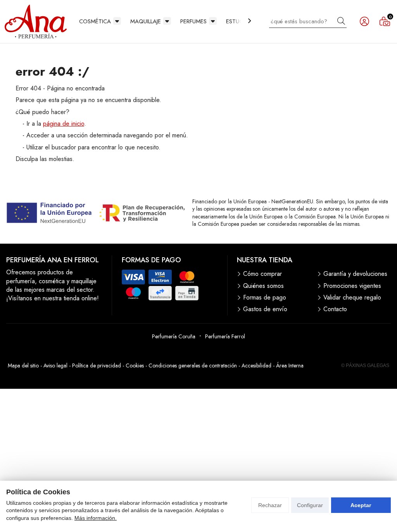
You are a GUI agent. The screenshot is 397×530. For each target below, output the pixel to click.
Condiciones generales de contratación (192, 365)
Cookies (135, 365)
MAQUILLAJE (145, 21)
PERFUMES (193, 21)
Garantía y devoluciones (355, 274)
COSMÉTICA (95, 21)
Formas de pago (264, 297)
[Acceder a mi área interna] (364, 21)
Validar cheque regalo (352, 297)
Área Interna (290, 365)
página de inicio (63, 123)
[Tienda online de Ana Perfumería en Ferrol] (36, 21)
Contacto (335, 309)
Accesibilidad (256, 365)
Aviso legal (55, 365)
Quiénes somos (263, 286)
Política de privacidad (96, 365)
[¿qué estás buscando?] (308, 21)
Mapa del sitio (23, 365)
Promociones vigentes (352, 286)
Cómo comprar (262, 274)
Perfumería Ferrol (225, 336)
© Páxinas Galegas (365, 365)
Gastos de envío (265, 309)
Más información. (95, 518)
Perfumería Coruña (173, 336)
